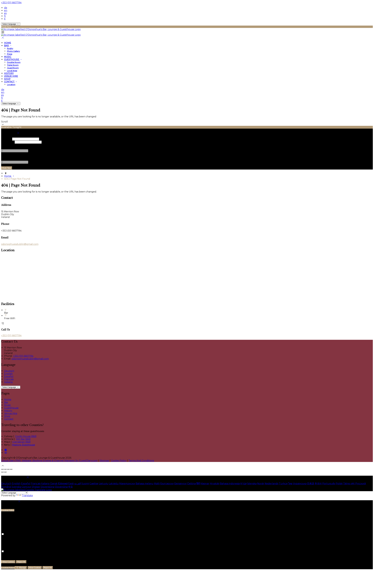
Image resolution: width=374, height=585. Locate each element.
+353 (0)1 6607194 (11, 2)
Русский (360, 483)
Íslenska (252, 483)
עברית (243, 483)
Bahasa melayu (144, 483)
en (5, 10)
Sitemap (104, 460)
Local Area (12, 70)
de (5, 7)
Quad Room (13, 68)
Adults (5, 145)
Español (8, 376)
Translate (27, 495)
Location (11, 84)
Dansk (54, 483)
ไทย (290, 483)
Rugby (10, 48)
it (5, 18)
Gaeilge (93, 483)
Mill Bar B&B (23, 439)
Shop (7, 79)
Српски (26, 486)
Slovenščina (47, 486)
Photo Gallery (13, 51)
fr (5, 16)
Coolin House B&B (25, 436)
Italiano (8, 382)
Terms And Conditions (141, 460)
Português (328, 483)
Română (6, 486)
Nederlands (271, 483)
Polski (339, 483)
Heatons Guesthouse (23, 444)
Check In (6, 139)
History (9, 73)
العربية (77, 483)
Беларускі (180, 483)
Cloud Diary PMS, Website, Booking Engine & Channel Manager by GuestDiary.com (49, 460)
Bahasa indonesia (230, 483)
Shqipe (36, 486)
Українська (300, 483)
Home (7, 43)
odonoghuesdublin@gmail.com (19, 244)
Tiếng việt (349, 483)
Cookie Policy (119, 460)
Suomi (85, 483)
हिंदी (198, 483)
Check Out (7, 142)
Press (9, 54)
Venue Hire (11, 76)
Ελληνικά (63, 483)
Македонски (127, 483)
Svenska (16, 486)
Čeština (191, 483)
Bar (6, 45)
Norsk (260, 483)
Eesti (71, 483)
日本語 (310, 483)
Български (167, 483)
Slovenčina (61, 486)
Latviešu (114, 483)
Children (6, 156)
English (8, 373)
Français (9, 379)
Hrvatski (214, 483)
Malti (157, 483)
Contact (9, 81)
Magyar (204, 483)
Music (7, 56)
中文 (70, 486)
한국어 (318, 483)
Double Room (13, 62)
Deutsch (9, 370)
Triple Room (13, 65)
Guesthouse (12, 59)
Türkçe (283, 483)
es (5, 13)
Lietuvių (103, 483)
